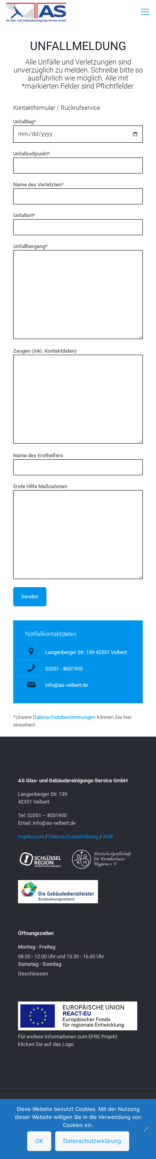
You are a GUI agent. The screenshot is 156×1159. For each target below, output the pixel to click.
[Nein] (146, 1129)
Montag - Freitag (36, 947)
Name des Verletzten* (38, 185)
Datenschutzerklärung (73, 837)
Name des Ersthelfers (38, 455)
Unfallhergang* (30, 246)
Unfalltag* (24, 122)
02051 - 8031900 (64, 669)
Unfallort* (24, 215)
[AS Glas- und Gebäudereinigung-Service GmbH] (36, 12)
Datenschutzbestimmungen (64, 717)
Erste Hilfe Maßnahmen (40, 486)
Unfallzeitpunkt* (31, 154)
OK (39, 1140)
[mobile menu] (145, 12)
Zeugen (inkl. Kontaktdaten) (45, 351)
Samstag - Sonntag (39, 964)
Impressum (31, 837)
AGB (108, 837)
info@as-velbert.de (66, 685)
